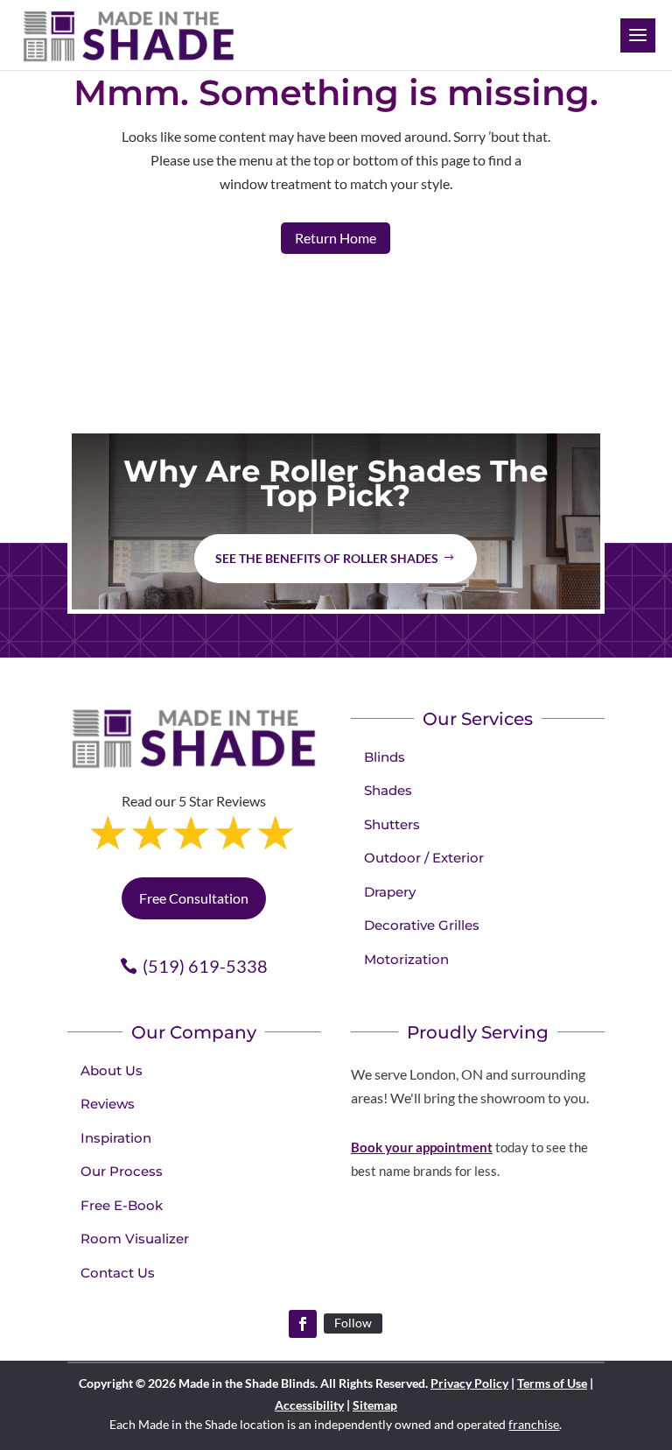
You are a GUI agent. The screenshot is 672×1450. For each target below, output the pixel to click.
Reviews (107, 1103)
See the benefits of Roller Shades (326, 558)
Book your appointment (422, 1147)
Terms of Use (552, 1383)
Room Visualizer (134, 1238)
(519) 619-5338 (205, 965)
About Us (111, 1070)
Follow (353, 1322)
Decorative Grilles (422, 925)
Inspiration (115, 1138)
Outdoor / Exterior (424, 857)
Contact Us (117, 1272)
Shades (388, 790)
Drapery (390, 891)
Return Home (335, 237)
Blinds (384, 757)
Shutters (392, 824)
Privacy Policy (469, 1383)
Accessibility (309, 1404)
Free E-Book (121, 1205)
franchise (533, 1424)
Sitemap (375, 1404)
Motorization (406, 959)
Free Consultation (193, 898)
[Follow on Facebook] (303, 1324)
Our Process (121, 1171)
